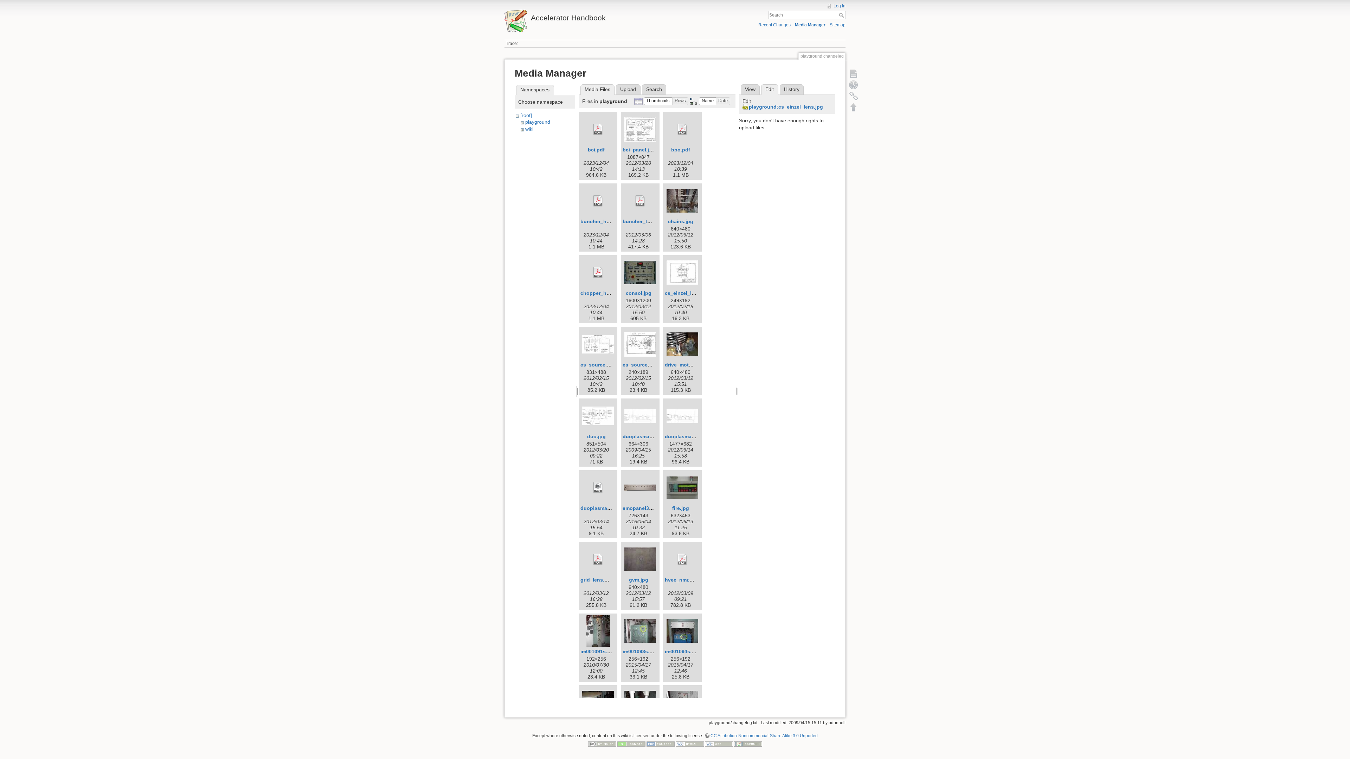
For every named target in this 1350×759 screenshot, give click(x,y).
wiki (529, 129)
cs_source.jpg (597, 365)
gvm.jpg (638, 580)
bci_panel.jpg (639, 150)
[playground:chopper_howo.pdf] (598, 272)
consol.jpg (638, 293)
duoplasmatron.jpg (645, 436)
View (750, 89)
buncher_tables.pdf (646, 221)
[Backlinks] (853, 96)
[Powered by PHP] (661, 743)
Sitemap (838, 24)
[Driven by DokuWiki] (748, 743)
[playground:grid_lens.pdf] (598, 559)
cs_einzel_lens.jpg (687, 293)
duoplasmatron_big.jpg (693, 436)
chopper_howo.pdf (603, 293)
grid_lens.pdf (596, 580)
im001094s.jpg (682, 651)
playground (537, 122)
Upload (628, 89)
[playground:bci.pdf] (598, 129)
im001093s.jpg (640, 651)
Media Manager (810, 24)
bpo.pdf (680, 150)
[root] (526, 115)
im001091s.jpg (597, 651)
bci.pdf (596, 150)
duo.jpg (596, 436)
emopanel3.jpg (640, 508)
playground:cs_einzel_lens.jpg (786, 107)
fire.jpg (680, 508)
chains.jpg (680, 221)
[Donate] (631, 743)
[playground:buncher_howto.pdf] (598, 201)
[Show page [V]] (853, 73)
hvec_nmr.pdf (681, 580)
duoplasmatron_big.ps (607, 508)
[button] (658, 101)
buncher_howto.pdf (604, 221)
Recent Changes (774, 24)
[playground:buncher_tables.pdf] (640, 201)
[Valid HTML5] (690, 743)
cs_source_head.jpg (647, 365)
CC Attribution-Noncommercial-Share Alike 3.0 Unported (764, 735)
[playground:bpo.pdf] (682, 129)
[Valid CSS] (719, 743)
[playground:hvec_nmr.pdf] (682, 559)
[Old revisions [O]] (853, 84)
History (791, 89)
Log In (840, 6)
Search (842, 15)
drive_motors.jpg (685, 365)
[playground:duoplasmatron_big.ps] (598, 488)
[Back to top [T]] (853, 107)
